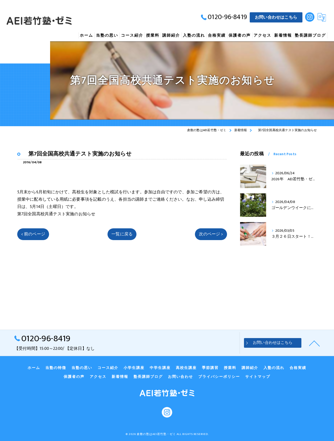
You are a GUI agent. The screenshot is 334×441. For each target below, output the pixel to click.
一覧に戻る (122, 234)
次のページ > (211, 234)
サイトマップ (257, 377)
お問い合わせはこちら (276, 17)
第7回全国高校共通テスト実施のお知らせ (56, 214)
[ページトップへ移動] (314, 343)
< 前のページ (33, 234)
